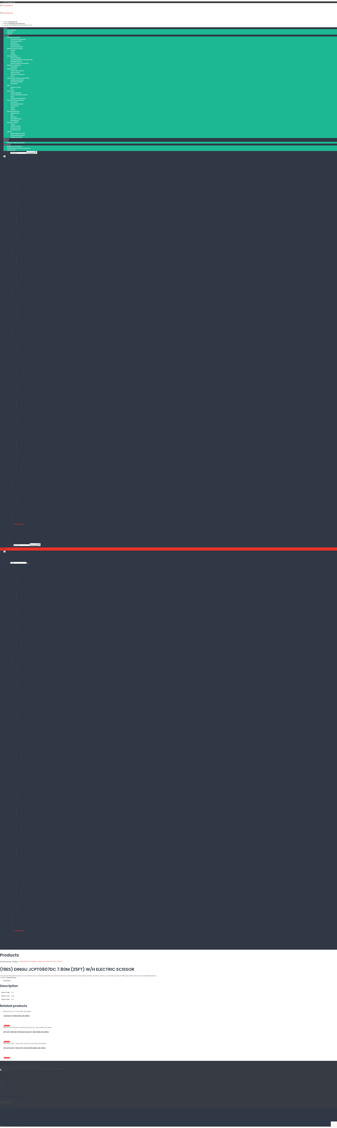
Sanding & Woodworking (18, 98)
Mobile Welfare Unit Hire (18, 133)
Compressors (15, 106)
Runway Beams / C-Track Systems (28, 283)
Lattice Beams (22, 282)
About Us (6, 139)
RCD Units (21, 475)
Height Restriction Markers (26, 200)
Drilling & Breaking (16, 93)
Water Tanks (21, 378)
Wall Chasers (21, 429)
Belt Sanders (21, 440)
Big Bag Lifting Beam (24, 273)
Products (6, 35)
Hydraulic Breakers (23, 407)
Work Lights (21, 505)
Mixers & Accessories (24, 171)
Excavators (21, 385)
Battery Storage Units (24, 465)
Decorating (14, 83)
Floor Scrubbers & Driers (25, 358)
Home (5, 28)
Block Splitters (22, 340)
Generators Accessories (25, 469)
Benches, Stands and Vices (25, 325)
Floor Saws (21, 415)
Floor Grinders (22, 231)
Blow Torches (22, 215)
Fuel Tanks (21, 377)
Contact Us (7, 144)
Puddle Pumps (22, 489)
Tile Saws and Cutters (24, 427)
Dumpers (20, 383)
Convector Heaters (23, 258)
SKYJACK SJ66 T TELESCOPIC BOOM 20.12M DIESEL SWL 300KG (24, 1048)
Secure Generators (23, 464)
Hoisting (20, 278)
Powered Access (16, 130)
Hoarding (20, 191)
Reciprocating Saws (23, 452)
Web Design (21, 1126)
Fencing (20, 188)
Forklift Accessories (24, 308)
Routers (20, 454)
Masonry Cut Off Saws (24, 417)
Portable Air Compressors (25, 485)
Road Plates (21, 203)
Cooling (13, 50)
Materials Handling (16, 61)
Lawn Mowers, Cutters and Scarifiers (29, 347)
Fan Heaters (21, 261)
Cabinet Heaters (23, 256)
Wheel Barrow (15, 120)
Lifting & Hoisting (16, 58)
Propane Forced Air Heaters (26, 266)
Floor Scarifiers (22, 357)
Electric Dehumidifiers (24, 251)
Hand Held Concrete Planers (26, 236)
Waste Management (13, 111)
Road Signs (21, 205)
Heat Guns (21, 368)
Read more (7, 1026)
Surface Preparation (17, 46)
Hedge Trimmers (23, 343)
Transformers (22, 479)
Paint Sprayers (22, 370)
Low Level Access (16, 128)
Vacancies (10, 32)
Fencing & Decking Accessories (27, 190)
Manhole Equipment (24, 280)
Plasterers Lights (23, 502)
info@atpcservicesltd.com (17, 23)
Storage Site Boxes (23, 221)
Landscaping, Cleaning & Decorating (18, 78)
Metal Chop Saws (23, 424)
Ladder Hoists (22, 295)
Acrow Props (21, 211)
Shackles (20, 318)
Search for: (7, 562)
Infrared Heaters (23, 263)
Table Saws (21, 455)
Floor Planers (22, 233)
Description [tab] (7, 980)
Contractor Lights (23, 494)
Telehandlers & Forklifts (25, 390)
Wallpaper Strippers (24, 372)
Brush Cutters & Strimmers (26, 342)
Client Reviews (11, 30)
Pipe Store (21, 220)
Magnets (20, 313)
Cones (19, 198)
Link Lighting (21, 500)
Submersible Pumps (23, 490)
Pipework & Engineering (14, 65)
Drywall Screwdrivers (24, 437)
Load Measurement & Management (22, 59)
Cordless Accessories (24, 397)
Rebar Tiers (21, 178)
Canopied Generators (24, 460)
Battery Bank (22, 213)
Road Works (14, 43)
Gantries (20, 277)
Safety (13, 76)
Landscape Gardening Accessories (28, 345)
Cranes (20, 382)
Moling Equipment (23, 387)
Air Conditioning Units (24, 245)
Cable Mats (21, 196)
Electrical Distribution (17, 104)
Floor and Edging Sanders (25, 444)
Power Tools (10, 91)
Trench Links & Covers (24, 206)
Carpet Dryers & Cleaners (25, 355)
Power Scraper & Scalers (25, 410)
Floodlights (21, 497)
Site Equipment (15, 45)
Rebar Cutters (22, 176)
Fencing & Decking (16, 41)
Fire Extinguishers (23, 225)
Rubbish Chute (15, 113)
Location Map (11, 150)
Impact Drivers (22, 432)
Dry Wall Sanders (23, 228)
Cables (20, 470)
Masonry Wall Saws (23, 422)
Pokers (20, 175)
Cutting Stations (22, 420)
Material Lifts (22, 297)
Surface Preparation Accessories (27, 240)
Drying (12, 52)
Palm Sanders (22, 450)
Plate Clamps (22, 315)
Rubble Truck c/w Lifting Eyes (27, 317)
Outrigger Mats (22, 392)
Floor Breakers (22, 405)
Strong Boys (21, 223)
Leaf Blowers (21, 348)
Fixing (12, 96)
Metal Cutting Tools (24, 327)
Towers (13, 124)
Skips (12, 115)
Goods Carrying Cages (24, 312)
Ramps (20, 201)
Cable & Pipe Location (17, 70)
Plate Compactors (23, 173)
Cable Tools (21, 323)
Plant (8, 85)
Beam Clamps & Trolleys (25, 285)
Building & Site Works (13, 37)
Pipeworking (14, 67)
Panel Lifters (21, 300)
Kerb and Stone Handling (25, 293)
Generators (14, 102)
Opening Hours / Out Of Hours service (18, 148)
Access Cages (22, 303)
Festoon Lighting (23, 495)
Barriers (20, 183)
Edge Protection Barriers (25, 186)
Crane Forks (21, 307)
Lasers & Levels (15, 72)
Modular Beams (22, 287)
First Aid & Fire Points (24, 216)
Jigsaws (20, 447)
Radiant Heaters (22, 268)
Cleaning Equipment (17, 82)
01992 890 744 (12, 22)
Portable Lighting (23, 504)
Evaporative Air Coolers (25, 248)
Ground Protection (23, 208)
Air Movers (21, 484)
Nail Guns (20, 435)
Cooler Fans (21, 246)
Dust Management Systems (26, 403)
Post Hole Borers (23, 350)
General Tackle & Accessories (20, 63)
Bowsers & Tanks (16, 87)
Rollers (20, 388)
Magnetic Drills (22, 409)
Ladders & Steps (15, 126)
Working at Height (12, 122)
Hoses (19, 482)
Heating (13, 54)
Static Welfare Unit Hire (18, 135)
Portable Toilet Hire (16, 137)
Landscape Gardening (17, 80)
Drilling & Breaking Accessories (27, 402)
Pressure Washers (23, 362)
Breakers (20, 398)
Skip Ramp (14, 117)
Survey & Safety (12, 69)
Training (9, 34)
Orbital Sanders (22, 449)
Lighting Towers (22, 499)
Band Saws (21, 414)
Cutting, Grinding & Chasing (19, 94)
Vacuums (20, 363)
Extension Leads (22, 474)
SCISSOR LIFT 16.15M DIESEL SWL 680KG (17, 1016)
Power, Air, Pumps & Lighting (15, 100)
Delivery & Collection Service (16, 143)
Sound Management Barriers (26, 193)
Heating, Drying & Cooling (15, 48)
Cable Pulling (22, 305)
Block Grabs (21, 275)
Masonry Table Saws (24, 419)
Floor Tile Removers (24, 235)
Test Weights (22, 290)
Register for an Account (14, 146)
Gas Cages (21, 218)
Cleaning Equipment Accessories (27, 365)
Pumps (13, 107)
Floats (19, 230)
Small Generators (23, 467)
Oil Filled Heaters (23, 265)
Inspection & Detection (18, 74)
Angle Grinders (22, 425)
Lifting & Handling (12, 56)
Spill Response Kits (16, 119)
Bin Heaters (21, 255)
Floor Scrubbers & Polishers (26, 360)
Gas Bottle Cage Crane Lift (26, 310)
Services (6, 141)
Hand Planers (22, 445)
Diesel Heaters (22, 260)
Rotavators (21, 352)
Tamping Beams (22, 180)
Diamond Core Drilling (24, 400)
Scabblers (21, 238)
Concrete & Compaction (18, 39)
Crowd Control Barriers (25, 185)
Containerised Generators (25, 462)
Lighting (13, 109)
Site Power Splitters (23, 477)
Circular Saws (22, 442)
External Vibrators (23, 170)
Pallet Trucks (22, 298)
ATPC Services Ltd (10, 1126)
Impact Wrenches (23, 434)
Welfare (9, 131)
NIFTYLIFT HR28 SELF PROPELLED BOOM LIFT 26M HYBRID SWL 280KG (26, 1032)
